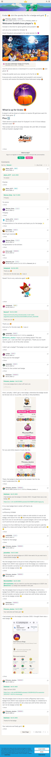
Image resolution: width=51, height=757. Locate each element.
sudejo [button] (8, 353)
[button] (3, 20)
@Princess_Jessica (8, 337)
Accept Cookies (41, 748)
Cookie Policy (7, 754)
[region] (25, 750)
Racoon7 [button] (6, 312)
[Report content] (48, 16)
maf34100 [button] (9, 535)
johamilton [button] (9, 230)
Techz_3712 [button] (9, 219)
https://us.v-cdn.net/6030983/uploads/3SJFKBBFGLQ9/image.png (24, 502)
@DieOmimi (7, 585)
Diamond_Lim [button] (10, 261)
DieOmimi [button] (9, 375)
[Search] (46, 1)
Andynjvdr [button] (7, 268)
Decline (41, 751)
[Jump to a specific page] (49, 165)
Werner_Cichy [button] (8, 195)
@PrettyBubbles (9, 583)
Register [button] (29, 157)
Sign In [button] (21, 157)
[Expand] (25, 390)
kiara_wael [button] (9, 251)
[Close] (47, 745)
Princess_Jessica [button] (11, 19)
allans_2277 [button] (9, 168)
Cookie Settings (41, 754)
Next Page (25, 730)
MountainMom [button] (8, 581)
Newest (9, 165)
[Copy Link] (36, 21)
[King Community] (25, 1)
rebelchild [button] (9, 333)
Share (4, 149)
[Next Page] (46, 165)
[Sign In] (49, 1)
